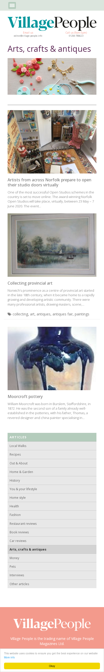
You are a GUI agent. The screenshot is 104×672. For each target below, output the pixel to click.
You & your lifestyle (23, 489)
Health (14, 506)
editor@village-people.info (28, 35)
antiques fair (63, 314)
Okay (52, 666)
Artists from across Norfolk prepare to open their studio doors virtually (49, 182)
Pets (13, 566)
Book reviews (19, 532)
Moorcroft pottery (25, 396)
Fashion (15, 515)
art (32, 314)
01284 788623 (76, 35)
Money (14, 558)
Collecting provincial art (30, 283)
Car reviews (18, 541)
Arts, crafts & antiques (28, 549)
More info (9, 657)
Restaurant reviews (23, 523)
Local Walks (18, 446)
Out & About (19, 463)
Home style (18, 497)
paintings (82, 314)
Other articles (19, 584)
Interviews (17, 575)
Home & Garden (21, 472)
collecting (20, 314)
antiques (43, 314)
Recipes (15, 454)
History (15, 480)
